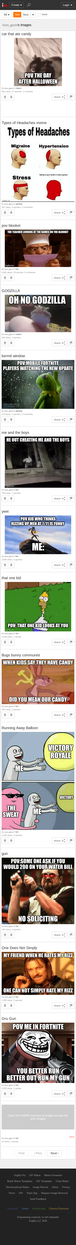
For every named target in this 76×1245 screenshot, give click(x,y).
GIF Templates (44, 1181)
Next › (54, 1153)
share (57, 96)
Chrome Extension (59, 1208)
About (55, 1187)
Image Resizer (40, 1187)
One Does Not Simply (19, 948)
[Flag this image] (71, 97)
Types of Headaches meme (24, 123)
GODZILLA (11, 291)
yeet (5, 511)
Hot (17, 14)
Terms (11, 1193)
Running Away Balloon (20, 728)
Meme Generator (53, 1175)
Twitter (25, 1208)
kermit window (13, 356)
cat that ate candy (16, 34)
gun (5, 854)
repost (18, 88)
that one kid (11, 578)
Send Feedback (38, 1199)
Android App (38, 1208)
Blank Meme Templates (19, 1181)
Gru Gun (9, 1019)
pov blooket (11, 225)
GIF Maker (35, 1175)
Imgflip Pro (19, 1175)
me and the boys (15, 432)
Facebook (12, 1208)
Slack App (32, 1193)
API (21, 1193)
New (26, 14)
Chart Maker (62, 1181)
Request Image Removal (54, 1193)
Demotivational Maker (17, 1187)
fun (17, 269)
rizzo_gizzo (9, 25)
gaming (19, 204)
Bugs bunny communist (21, 655)
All (5, 14)
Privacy (66, 1187)
